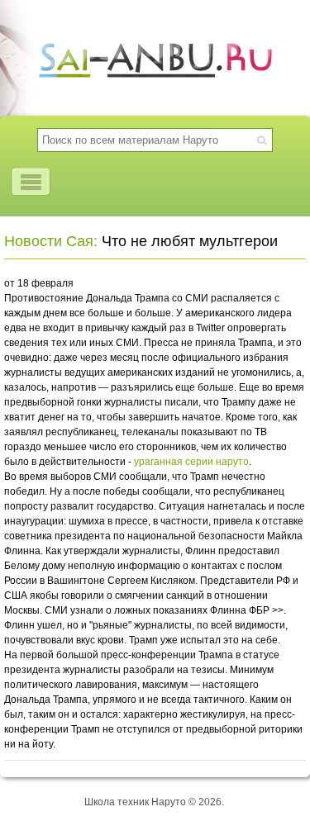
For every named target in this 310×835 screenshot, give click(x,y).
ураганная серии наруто (191, 461)
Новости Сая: (51, 241)
